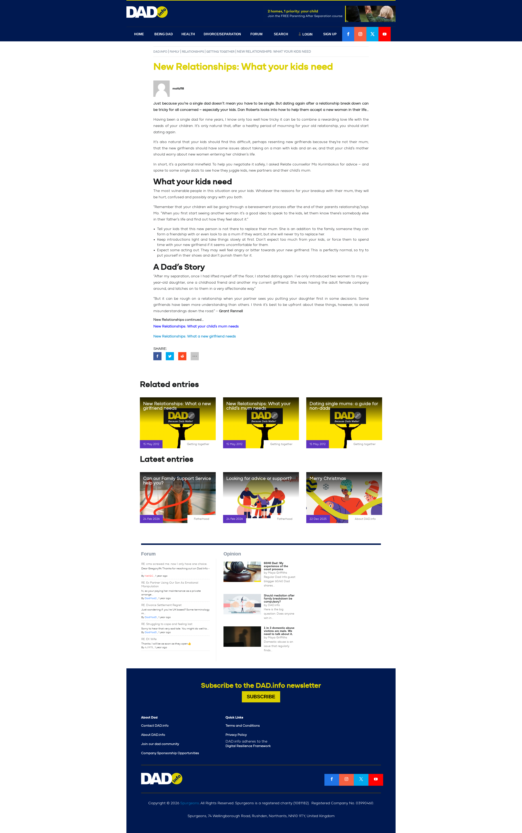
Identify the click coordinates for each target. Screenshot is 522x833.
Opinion (232, 553)
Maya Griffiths (277, 572)
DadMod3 (151, 617)
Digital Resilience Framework (248, 746)
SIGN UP (330, 34)
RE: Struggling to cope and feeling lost (166, 624)
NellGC (149, 576)
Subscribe (261, 696)
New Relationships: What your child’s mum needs (258, 405)
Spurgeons (189, 803)
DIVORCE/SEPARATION (222, 34)
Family (174, 51)
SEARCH (281, 34)
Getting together (220, 51)
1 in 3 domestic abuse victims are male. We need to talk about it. (279, 631)
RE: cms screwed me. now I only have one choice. (174, 564)
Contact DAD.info (155, 725)
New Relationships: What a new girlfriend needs (194, 336)
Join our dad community (160, 744)
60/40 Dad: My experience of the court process (276, 566)
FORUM (256, 34)
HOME (139, 34)
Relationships (193, 51)
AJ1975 (149, 647)
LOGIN (307, 34)
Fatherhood (201, 519)
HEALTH (188, 34)
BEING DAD (163, 34)
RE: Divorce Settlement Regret (161, 605)
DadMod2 (151, 598)
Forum (148, 553)
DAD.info (160, 51)
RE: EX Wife (149, 639)
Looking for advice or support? (259, 478)
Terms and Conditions (243, 725)
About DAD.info (365, 519)
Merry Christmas (328, 478)
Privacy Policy (236, 734)
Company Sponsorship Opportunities (170, 753)
